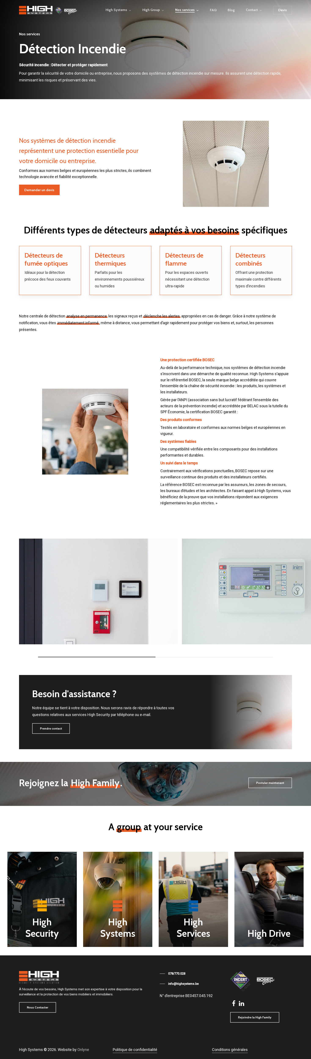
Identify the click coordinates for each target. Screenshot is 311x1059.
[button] (39, 190)
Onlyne (83, 1049)
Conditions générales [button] (230, 1049)
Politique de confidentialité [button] (135, 1049)
